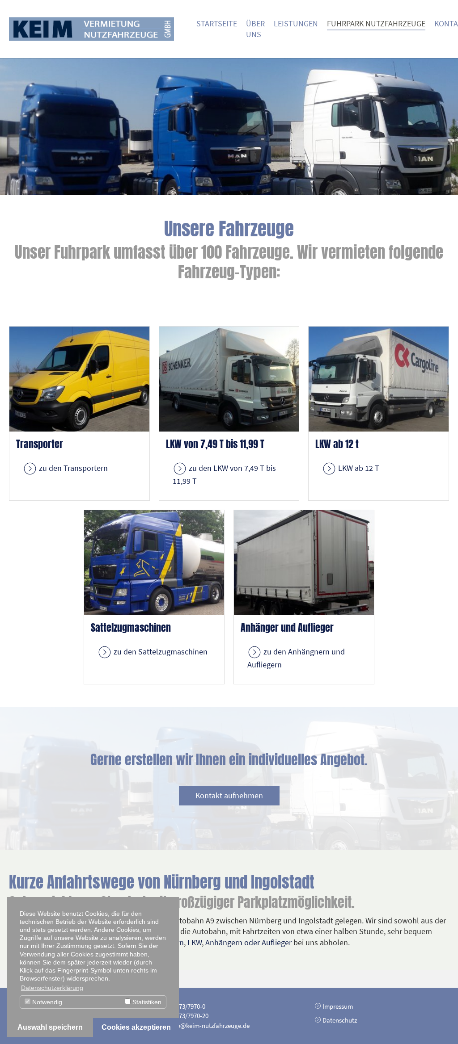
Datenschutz (339, 1020)
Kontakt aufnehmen (229, 795)
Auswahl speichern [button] (50, 1027)
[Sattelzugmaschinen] (154, 562)
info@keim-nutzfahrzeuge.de (210, 1025)
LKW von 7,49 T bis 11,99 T (215, 444)
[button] (22, 126)
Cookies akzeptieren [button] (136, 1027)
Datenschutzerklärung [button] (52, 987)
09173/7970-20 (189, 1015)
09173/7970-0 (187, 1006)
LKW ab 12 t (337, 444)
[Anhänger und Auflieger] (304, 562)
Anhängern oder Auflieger (248, 942)
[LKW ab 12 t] (379, 378)
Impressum (337, 1006)
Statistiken (146, 1002)
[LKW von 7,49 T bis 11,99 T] (229, 378)
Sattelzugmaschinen (131, 628)
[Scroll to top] (437, 1023)
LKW (194, 942)
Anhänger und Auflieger (287, 628)
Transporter (39, 444)
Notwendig (46, 1002)
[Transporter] (79, 378)
